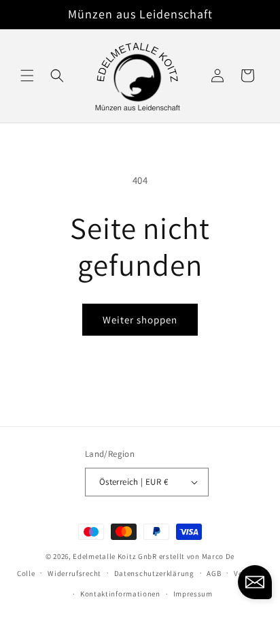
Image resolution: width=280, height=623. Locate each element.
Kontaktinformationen (120, 593)
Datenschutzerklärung (154, 573)
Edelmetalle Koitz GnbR (114, 556)
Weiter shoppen (140, 319)
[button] (27, 76)
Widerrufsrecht (74, 573)
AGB (214, 573)
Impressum (193, 593)
